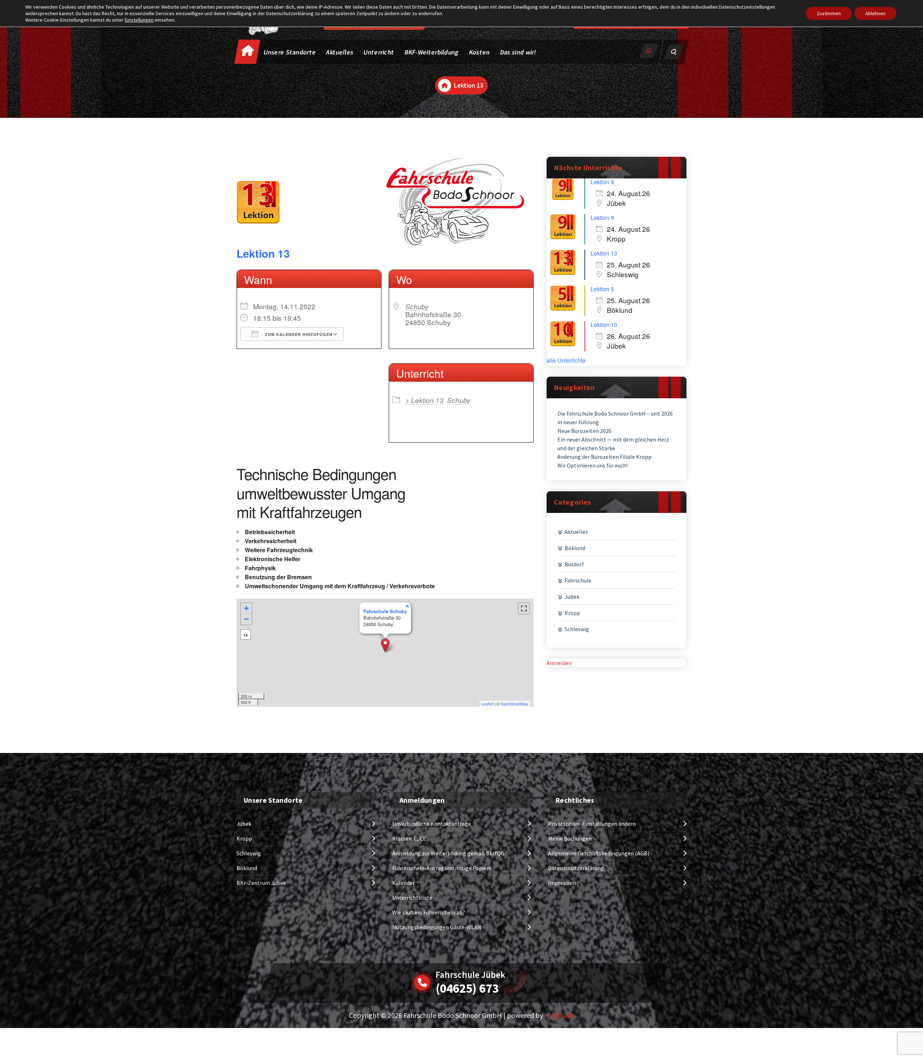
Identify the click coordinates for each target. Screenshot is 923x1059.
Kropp (572, 612)
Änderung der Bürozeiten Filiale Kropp (604, 456)
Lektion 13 (263, 253)
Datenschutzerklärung (576, 868)
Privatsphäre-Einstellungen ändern (592, 823)
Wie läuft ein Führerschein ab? (428, 912)
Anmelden (559, 662)
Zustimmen (829, 13)
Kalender (403, 882)
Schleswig (577, 629)
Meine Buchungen (570, 838)
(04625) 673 (467, 988)
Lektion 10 (604, 324)
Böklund (575, 547)
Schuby (417, 306)
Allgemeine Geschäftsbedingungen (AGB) (598, 853)
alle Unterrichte (566, 360)
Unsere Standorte (290, 52)
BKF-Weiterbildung (432, 52)
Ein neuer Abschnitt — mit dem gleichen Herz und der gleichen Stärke (613, 444)
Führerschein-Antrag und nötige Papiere (441, 868)
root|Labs (559, 1015)
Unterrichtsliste (412, 897)
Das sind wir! (518, 52)
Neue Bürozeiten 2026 (584, 430)
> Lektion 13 (424, 400)
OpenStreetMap (514, 703)
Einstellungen (139, 20)
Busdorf (574, 564)
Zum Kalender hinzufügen (298, 334)
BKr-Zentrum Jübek (261, 882)
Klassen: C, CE (409, 838)
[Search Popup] (674, 52)
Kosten (479, 52)
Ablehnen (875, 13)
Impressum (562, 882)
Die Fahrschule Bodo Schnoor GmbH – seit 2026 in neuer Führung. (615, 418)
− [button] (246, 619)
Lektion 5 (602, 289)
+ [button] (246, 608)
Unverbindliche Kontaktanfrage (431, 823)
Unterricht (379, 52)
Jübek (572, 596)
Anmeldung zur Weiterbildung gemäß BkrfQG (448, 853)
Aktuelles (340, 52)
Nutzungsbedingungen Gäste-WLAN (436, 927)
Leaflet (487, 703)
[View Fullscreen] (523, 608)
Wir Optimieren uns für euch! (592, 465)
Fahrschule (578, 580)
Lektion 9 (602, 182)
